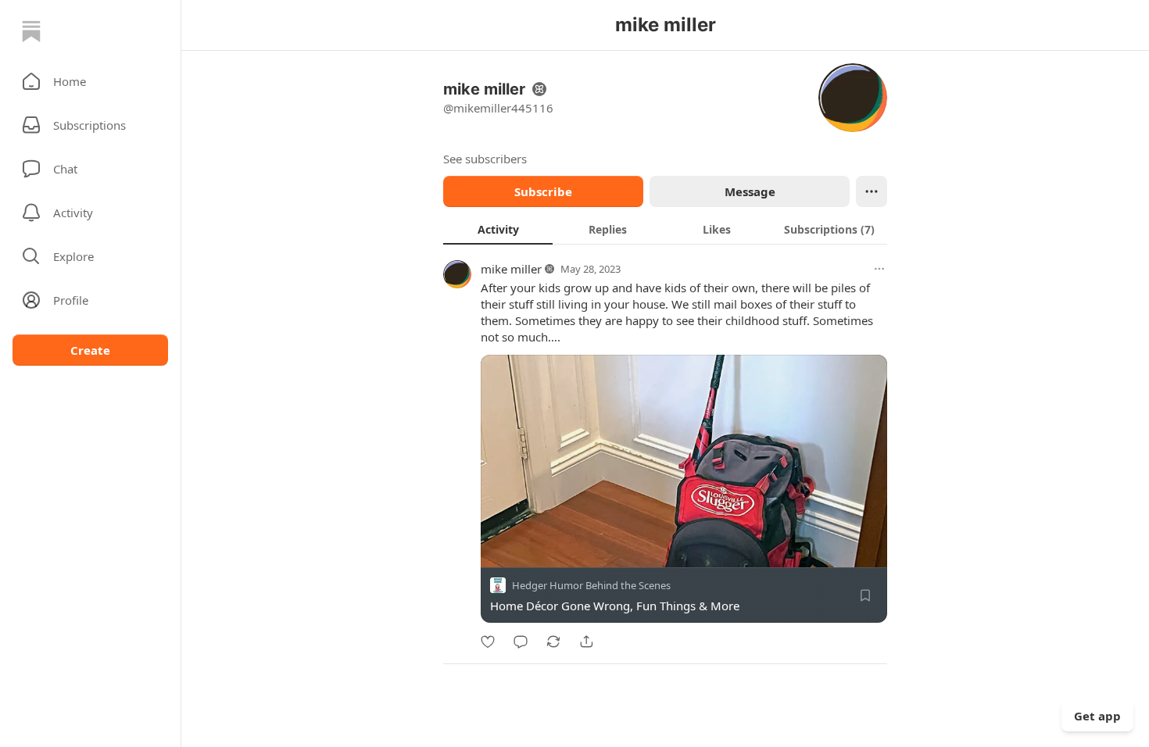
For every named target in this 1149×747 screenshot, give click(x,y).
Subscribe (543, 191)
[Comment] (520, 641)
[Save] (865, 595)
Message (750, 191)
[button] (90, 81)
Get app (1097, 716)
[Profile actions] (871, 191)
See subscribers (485, 158)
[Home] (31, 31)
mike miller (511, 269)
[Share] (586, 641)
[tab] (498, 229)
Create (90, 350)
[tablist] (665, 229)
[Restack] (553, 641)
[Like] (487, 641)
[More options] (879, 268)
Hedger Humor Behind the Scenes (591, 585)
